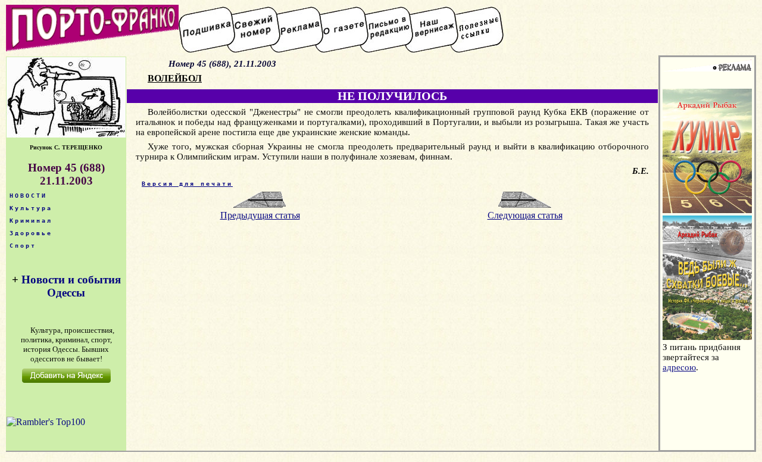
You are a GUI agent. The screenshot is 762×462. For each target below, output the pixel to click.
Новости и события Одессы (71, 286)
